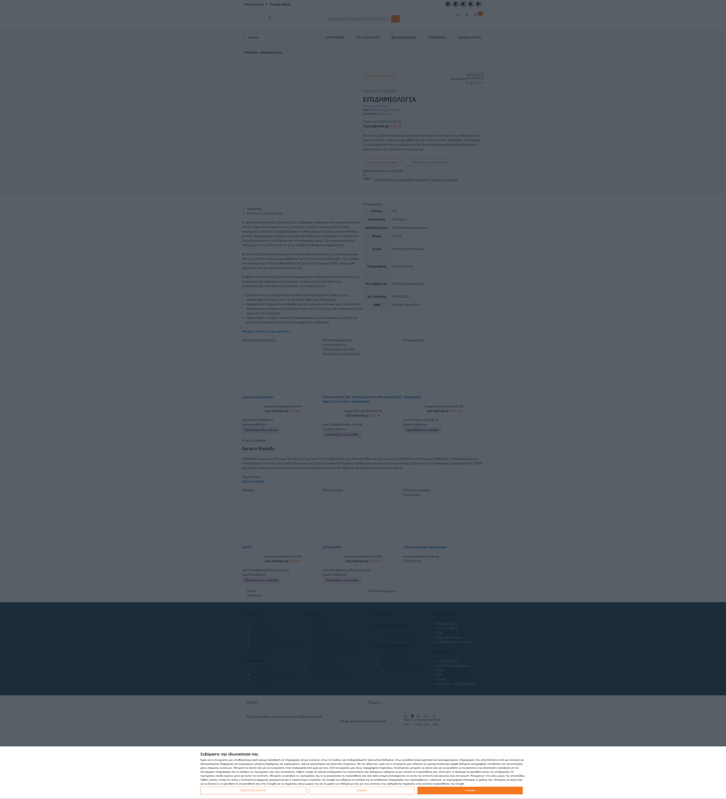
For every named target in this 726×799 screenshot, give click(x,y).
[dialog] (363, 773)
